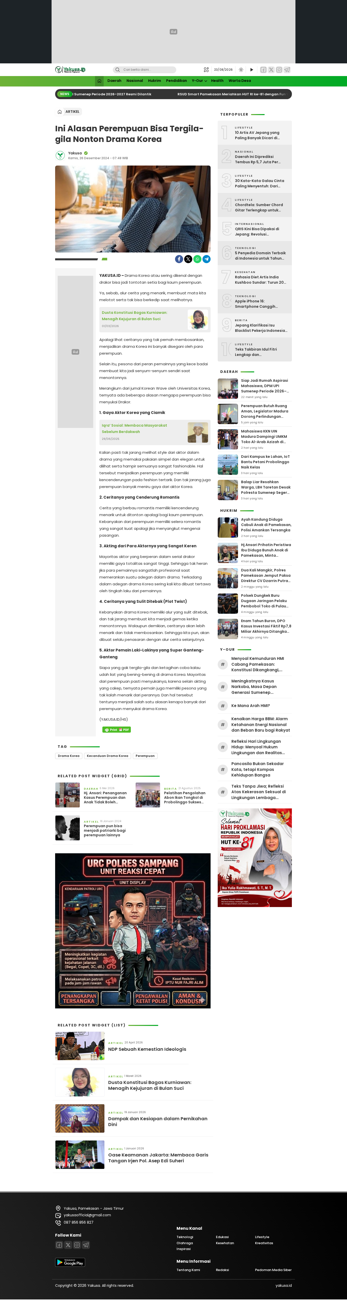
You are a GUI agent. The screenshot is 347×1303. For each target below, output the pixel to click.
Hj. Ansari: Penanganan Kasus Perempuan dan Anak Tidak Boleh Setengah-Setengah (105, 798)
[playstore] (70, 1265)
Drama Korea (69, 756)
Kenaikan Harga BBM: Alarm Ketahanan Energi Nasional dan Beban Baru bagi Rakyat (260, 724)
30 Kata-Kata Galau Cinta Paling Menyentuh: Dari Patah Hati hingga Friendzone (259, 183)
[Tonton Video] (251, 69)
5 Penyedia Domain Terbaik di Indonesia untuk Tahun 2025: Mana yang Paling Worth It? (260, 255)
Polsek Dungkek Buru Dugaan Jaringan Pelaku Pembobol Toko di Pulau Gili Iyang (264, 603)
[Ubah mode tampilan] (240, 70)
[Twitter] (271, 69)
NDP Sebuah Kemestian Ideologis (147, 1049)
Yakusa (75, 153)
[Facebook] (263, 69)
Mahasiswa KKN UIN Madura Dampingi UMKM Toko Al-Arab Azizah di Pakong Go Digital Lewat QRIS (264, 442)
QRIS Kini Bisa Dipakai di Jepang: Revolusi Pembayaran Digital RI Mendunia (257, 231)
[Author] (60, 155)
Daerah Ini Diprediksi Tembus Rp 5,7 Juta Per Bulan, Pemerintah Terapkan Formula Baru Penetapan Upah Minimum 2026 (261, 159)
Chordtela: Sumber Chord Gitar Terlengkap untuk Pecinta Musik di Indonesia (260, 207)
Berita (170, 789)
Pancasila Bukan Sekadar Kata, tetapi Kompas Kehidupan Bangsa (257, 769)
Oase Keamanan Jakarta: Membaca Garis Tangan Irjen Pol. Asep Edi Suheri (158, 1158)
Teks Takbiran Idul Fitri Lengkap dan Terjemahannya (256, 352)
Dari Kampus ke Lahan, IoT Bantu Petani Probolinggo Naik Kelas (265, 462)
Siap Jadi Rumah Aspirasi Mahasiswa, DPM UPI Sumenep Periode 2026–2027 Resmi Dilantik (264, 388)
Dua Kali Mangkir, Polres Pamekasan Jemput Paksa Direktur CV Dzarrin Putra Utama (266, 578)
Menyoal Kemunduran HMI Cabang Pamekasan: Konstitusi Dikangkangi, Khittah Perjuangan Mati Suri (260, 664)
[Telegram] (287, 69)
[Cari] (117, 70)
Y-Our (197, 80)
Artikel (73, 111)
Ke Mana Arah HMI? (250, 705)
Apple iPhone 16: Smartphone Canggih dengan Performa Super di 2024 (259, 304)
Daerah (114, 80)
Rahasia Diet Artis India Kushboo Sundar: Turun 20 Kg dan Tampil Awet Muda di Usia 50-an (261, 280)
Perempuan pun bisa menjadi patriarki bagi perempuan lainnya (105, 831)
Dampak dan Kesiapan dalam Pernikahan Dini (158, 1122)
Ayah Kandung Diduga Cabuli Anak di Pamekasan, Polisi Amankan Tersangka (266, 525)
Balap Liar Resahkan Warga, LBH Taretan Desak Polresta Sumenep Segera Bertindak (266, 489)
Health (217, 80)
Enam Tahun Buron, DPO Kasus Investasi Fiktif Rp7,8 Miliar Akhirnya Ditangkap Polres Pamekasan (266, 628)
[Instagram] (279, 69)
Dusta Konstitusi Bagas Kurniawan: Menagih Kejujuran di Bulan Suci (134, 315)
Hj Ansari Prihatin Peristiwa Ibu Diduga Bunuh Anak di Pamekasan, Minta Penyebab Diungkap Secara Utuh (266, 555)
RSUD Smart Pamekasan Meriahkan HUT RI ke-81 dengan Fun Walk (228, 94)
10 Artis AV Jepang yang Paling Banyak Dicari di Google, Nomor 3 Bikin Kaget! (257, 135)
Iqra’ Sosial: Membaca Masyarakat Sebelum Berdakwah (134, 428)
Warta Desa (240, 80)
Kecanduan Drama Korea (107, 756)
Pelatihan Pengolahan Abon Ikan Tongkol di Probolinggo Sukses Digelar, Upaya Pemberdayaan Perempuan (185, 798)
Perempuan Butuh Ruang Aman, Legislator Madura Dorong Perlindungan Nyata (264, 413)
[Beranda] (99, 81)
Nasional (135, 80)
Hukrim (154, 80)
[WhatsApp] (197, 259)
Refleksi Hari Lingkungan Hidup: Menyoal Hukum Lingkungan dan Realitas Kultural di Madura (256, 747)
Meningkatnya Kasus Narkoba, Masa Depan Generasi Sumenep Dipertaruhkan (254, 687)
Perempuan (145, 756)
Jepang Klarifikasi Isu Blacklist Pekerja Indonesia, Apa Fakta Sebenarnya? (260, 328)
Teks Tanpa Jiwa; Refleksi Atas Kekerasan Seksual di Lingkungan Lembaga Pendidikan (258, 792)
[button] (208, 69)
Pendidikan (176, 80)
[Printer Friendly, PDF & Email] (116, 730)
